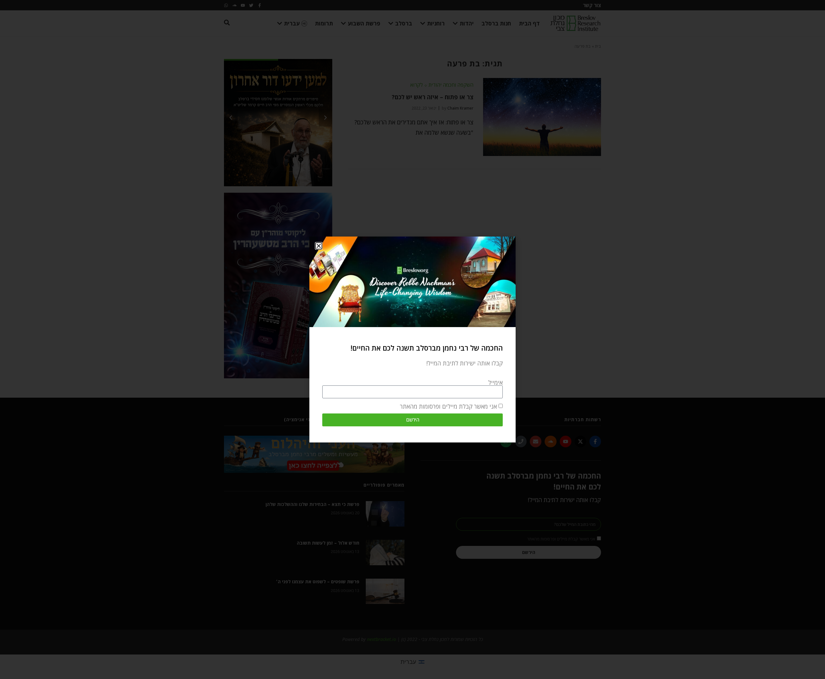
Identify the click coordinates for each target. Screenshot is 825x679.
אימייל (495, 382)
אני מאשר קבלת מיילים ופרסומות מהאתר (448, 406)
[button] (319, 246)
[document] (412, 339)
